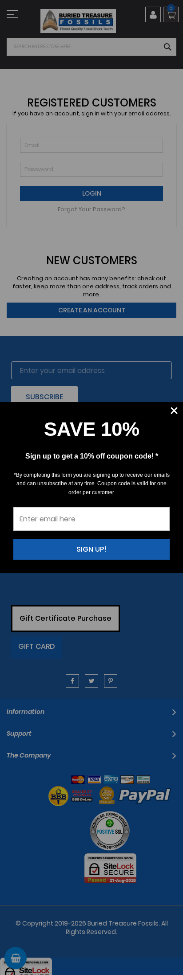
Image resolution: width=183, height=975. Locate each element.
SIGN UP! (91, 549)
